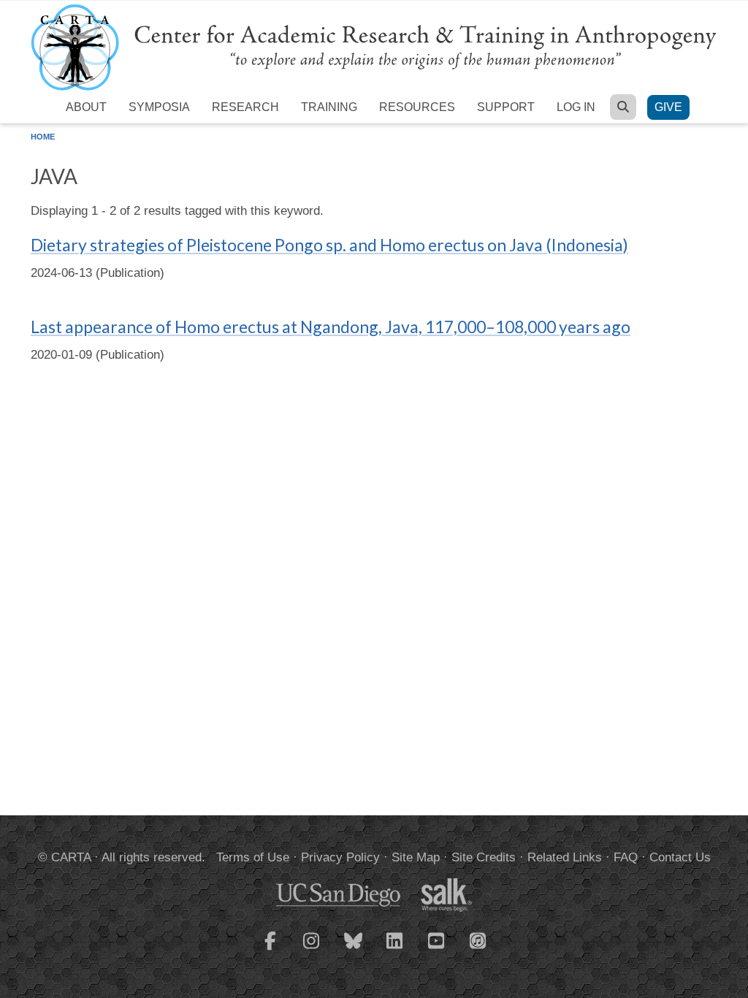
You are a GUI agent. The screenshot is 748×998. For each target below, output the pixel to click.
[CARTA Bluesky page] (353, 950)
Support (506, 107)
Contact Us (680, 857)
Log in (576, 107)
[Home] (374, 46)
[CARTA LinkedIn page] (395, 950)
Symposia (159, 107)
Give (668, 107)
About (86, 107)
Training (329, 107)
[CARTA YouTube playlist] (437, 950)
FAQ (626, 857)
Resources (417, 107)
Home (43, 136)
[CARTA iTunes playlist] (478, 939)
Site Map (416, 857)
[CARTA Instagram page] (312, 950)
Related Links (564, 857)
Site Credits (483, 857)
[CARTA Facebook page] (270, 950)
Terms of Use (252, 857)
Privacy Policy (340, 857)
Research (245, 107)
